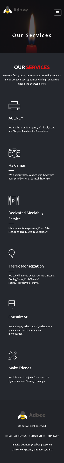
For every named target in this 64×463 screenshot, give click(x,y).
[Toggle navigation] (57, 12)
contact (53, 436)
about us (20, 436)
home (8, 436)
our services (37, 436)
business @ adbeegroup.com (36, 444)
